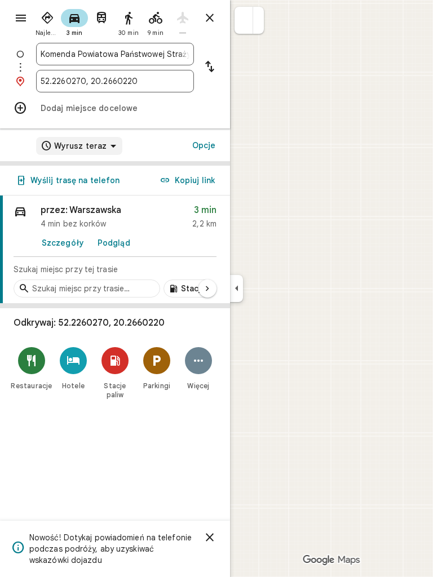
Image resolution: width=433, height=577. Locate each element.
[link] (115, 250)
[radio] (47, 21)
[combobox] (115, 54)
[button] (244, 20)
